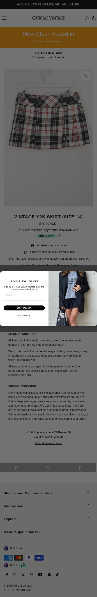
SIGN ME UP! (24, 308)
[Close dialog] (94, 273)
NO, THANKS (24, 315)
